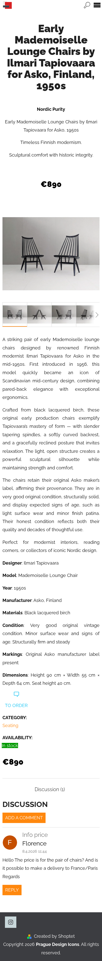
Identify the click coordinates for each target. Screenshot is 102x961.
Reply (12, 889)
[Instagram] (10, 922)
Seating (10, 725)
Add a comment (24, 817)
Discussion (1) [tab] (50, 789)
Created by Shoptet (54, 936)
